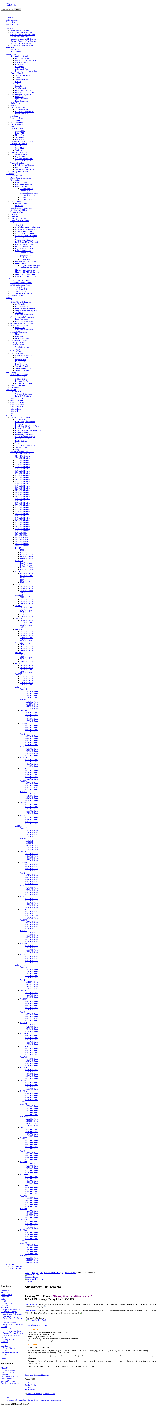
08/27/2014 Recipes (22, 477)
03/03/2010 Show (31, 1078)
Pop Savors (19, 139)
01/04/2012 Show (31, 824)
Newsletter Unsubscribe (10, 1383)
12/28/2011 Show (31, 830)
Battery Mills (20, 133)
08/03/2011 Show (31, 884)
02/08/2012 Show (31, 811)
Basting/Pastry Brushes (23, 58)
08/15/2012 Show (31, 740)
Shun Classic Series (17, 287)
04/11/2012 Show (31, 787)
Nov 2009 (24, 1117)
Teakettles (14, 223)
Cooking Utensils (16, 73)
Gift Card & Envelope (23, 394)
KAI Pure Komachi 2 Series (21, 283)
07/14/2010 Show (31, 1029)
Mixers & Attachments (18, 332)
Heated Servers (21, 182)
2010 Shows (20, 965)
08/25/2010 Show (31, 1014)
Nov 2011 (23, 839)
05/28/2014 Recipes (22, 505)
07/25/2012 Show (31, 749)
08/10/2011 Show (31, 882)
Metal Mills (19, 135)
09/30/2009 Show (31, 1140)
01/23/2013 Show (26, 678)
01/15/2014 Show (22, 544)
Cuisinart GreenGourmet (24, 238)
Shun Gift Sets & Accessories (21, 293)
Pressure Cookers (16, 212)
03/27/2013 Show (26, 655)
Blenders (13, 300)
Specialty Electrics (17, 343)
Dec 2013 (19, 548)
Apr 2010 (23, 1057)
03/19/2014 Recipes (22, 524)
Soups (17, 450)
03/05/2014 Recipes (22, 529)
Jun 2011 (23, 896)
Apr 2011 (23, 920)
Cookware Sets (16, 176)
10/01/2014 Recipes (22, 467)
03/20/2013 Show (26, 657)
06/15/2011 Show (31, 903)
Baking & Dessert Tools (19, 56)
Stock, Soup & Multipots (19, 221)
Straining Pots (25, 259)
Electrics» (4, 1301)
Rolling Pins (19, 67)
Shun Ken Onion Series (19, 289)
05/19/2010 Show (31, 1050)
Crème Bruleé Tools (22, 62)
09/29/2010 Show (31, 1001)
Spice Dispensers (21, 99)
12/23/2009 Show (31, 1108)
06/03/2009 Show (31, 1183)
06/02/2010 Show (31, 1044)
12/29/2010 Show (31, 969)
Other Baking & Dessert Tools (26, 71)
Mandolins (14, 116)
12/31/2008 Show (31, 1245)
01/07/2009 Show (31, 1239)
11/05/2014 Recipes (22, 456)
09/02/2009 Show (31, 1149)
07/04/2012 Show (31, 755)
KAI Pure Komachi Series (20, 285)
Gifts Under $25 (16, 398)
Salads (17, 443)
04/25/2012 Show (31, 783)
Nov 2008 (24, 1256)
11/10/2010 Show (31, 986)
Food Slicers (20, 328)
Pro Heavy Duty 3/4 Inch (24, 92)
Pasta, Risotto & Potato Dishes (26, 439)
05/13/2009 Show (31, 1192)
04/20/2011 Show (31, 924)
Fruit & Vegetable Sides (24, 435)
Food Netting (11, 373)
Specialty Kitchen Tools (19, 171)
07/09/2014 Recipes (22, 492)
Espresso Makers (21, 306)
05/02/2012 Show (31, 779)
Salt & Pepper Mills (17, 129)
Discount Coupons (8, 1381)
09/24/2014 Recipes (22, 469)
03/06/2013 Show (26, 661)
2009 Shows (20, 1102)
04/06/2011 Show (31, 929)
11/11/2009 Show (31, 1123)
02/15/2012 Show (31, 809)
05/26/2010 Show (31, 1048)
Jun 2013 (18, 618)
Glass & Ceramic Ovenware (21, 208)
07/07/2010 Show (31, 1031)
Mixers (17, 334)
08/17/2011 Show (31, 879)
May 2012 (24, 768)
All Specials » (11, 22)
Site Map (22, 1400)
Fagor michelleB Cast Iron (25, 246)
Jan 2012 (23, 815)
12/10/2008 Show (31, 1251)
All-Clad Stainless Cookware (26, 229)
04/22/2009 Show (31, 1200)
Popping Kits (25, 191)
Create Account (16, 1269)
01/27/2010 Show (31, 1093)
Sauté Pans (19, 206)
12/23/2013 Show (26, 552)
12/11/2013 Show (26, 556)
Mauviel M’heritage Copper (25, 274)
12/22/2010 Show (31, 971)
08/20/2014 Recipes (22, 479)
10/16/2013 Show (26, 578)
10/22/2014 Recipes (22, 460)
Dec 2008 (23, 1243)
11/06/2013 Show (26, 569)
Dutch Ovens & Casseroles (20, 178)
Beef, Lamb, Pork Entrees (25, 422)
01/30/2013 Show (26, 676)
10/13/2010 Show (31, 997)
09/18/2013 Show (26, 589)
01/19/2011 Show (31, 958)
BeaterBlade (19, 336)
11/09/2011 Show (31, 847)
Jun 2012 (23, 757)
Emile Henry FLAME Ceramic (27, 242)
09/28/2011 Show (31, 864)
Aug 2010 (24, 1012)
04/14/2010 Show (31, 1063)
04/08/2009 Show (31, 1204)
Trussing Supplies (17, 163)
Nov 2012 (24, 700)
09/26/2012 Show (31, 725)
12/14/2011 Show (31, 834)
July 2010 (23, 1023)
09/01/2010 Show (31, 1010)
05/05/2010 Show (31, 1055)
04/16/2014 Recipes (22, 518)
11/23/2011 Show (31, 843)
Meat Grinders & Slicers (19, 325)
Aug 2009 (24, 1151)
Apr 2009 (23, 1196)
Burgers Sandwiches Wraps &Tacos (28, 430)
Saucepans (14, 216)
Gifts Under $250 (17, 405)
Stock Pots (24, 257)
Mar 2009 (23, 1209)
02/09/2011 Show (31, 950)
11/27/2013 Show (26, 563)
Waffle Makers (15, 351)
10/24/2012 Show (31, 715)
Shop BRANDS (16, 225)
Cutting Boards (16, 84)
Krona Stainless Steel (23, 251)
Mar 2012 (23, 792)
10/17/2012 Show (31, 717)
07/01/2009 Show (31, 1172)
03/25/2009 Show (31, 1211)
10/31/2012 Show (31, 713)
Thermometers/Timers (18, 154)
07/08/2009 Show (31, 1170)
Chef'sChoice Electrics (23, 355)
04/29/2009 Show (31, 1198)
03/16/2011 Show (31, 937)
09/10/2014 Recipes (22, 473)
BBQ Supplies (15, 52)
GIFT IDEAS (11, 390)
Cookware (10, 174)
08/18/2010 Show (31, 1016)
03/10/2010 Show (31, 1076)
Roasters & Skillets (27, 253)
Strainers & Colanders (18, 144)
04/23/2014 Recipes (22, 516)
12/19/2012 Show (31, 693)
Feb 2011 (23, 944)
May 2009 (24, 1185)
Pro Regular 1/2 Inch (23, 90)
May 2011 (24, 909)
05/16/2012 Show (31, 775)
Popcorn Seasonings (27, 195)
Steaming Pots (25, 255)
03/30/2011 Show (31, 933)
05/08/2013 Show (26, 638)
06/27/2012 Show (31, 760)
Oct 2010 (23, 991)
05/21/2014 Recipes (22, 507)
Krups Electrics (21, 364)
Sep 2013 (18, 584)
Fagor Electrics (20, 360)
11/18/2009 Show (31, 1121)
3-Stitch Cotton (21, 377)
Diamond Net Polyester (24, 383)
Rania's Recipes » (12, 24)
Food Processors (21, 319)
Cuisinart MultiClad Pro (24, 240)
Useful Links (56, 1400)
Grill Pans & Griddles (18, 210)
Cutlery (8, 278)
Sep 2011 (23, 862)
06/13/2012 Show (31, 764)
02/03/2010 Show (31, 1089)
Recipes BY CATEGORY (20, 417)
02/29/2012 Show (31, 805)
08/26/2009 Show (31, 1153)
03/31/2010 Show (31, 1070)
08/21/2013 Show (26, 599)
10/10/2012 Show (31, 719)
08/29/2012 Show (31, 736)
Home (8, 3)
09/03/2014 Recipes (22, 475)
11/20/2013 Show (26, 565)
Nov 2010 (24, 980)
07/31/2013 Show (26, 608)
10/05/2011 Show (31, 860)
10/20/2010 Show (31, 995)
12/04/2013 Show (26, 559)
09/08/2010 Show (31, 1008)
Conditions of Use (8, 1372)
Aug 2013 (19, 595)
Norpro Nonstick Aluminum (25, 276)
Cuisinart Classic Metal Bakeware (23, 39)
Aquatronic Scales (22, 109)
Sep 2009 (23, 1138)
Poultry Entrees (21, 441)
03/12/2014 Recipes (22, 526)
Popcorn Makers (21, 186)
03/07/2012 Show (31, 800)
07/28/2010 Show (31, 1025)
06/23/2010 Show (31, 1038)
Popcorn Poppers (26, 189)
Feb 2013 (18, 663)
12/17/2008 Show (31, 1249)
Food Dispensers (21, 101)
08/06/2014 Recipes (22, 484)
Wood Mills (19, 137)
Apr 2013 (18, 642)
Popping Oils (25, 197)
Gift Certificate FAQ (8, 1379)
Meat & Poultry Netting (19, 375)
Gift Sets (13, 413)
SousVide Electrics (22, 366)
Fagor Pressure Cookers (24, 248)
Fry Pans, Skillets (21, 204)
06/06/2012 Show (31, 766)
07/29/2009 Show (31, 1164)
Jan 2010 (23, 1091)
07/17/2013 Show (26, 612)
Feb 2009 (23, 1219)
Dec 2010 (23, 967)
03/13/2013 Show (26, 659)
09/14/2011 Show (31, 869)
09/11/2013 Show (26, 591)
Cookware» (5, 1297)
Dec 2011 (23, 828)
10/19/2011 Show (31, 856)
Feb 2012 (23, 802)
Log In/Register (11, 5)
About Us (4, 1368)
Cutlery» (4, 1299)
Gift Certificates (16, 392)
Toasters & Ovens (17, 345)
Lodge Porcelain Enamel (29, 268)
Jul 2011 (23, 886)
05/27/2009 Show (31, 1187)
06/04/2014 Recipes (22, 503)
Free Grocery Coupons (9, 1377)
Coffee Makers (20, 304)
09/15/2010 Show (31, 1006)
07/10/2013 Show (26, 614)
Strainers (18, 150)
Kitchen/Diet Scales (17, 107)
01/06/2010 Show (31, 1100)
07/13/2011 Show (31, 892)
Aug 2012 (24, 734)
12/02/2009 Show (31, 1115)
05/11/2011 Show (31, 916)
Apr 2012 (23, 781)
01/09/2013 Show (26, 683)
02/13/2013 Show (26, 670)
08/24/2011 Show (31, 877)
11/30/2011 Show (31, 841)
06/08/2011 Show (31, 905)
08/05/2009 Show (31, 1160)
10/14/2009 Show (31, 1134)
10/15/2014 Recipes (22, 462)
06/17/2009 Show (31, 1179)
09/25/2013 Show (26, 586)
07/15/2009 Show (31, 1168)
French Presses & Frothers (25, 308)
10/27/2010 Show (31, 993)
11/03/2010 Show (31, 988)
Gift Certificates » (12, 20)
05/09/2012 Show (31, 777)
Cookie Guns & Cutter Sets (25, 60)
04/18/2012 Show (31, 785)
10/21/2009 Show (31, 1132)
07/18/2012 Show (31, 751)
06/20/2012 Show (31, 762)
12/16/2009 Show (31, 1110)
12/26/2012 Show (31, 691)
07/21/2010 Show (31, 1027)
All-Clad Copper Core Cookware (27, 227)
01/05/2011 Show (31, 963)
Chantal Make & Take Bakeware (22, 35)
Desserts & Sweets (22, 432)
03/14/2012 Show (31, 798)
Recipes (9, 415)
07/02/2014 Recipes (22, 494)
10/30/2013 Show (26, 574)
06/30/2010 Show (31, 1035)
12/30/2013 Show (26, 550)
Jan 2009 (23, 1230)
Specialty (18, 86)
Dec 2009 (23, 1104)
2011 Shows (19, 826)
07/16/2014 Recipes (22, 490)
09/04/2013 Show (26, 593)
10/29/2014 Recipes (22, 458)
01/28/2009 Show (31, 1232)
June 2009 (24, 1174)
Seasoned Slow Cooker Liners (21, 142)
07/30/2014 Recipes (22, 486)
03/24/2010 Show (31, 1072)
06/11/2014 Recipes (22, 501)
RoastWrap (14, 387)
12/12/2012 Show (31, 695)
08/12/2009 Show (31, 1157)
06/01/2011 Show (31, 907)
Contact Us (5, 1374)
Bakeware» (5, 1290)
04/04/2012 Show (31, 790)
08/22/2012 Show (31, 738)
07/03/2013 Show (26, 616)
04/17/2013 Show (26, 646)
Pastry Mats (19, 65)
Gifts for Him (15, 409)
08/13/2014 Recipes (22, 482)
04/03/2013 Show (26, 651)
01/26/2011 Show (31, 956)
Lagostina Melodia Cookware (26, 261)
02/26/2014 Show (22, 531)
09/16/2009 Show (31, 1145)
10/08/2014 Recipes (22, 464)
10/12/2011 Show (31, 858)
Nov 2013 (19, 561)
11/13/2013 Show (26, 567)
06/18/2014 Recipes (22, 499)
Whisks (18, 82)
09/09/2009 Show (31, 1147)
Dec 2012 (23, 689)
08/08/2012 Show (31, 742)
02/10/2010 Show (31, 1087)
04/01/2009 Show (31, 1207)
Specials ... (5, 1359)
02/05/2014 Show (22, 537)
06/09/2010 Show (31, 1042)
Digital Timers (20, 157)
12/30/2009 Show (31, 1106)
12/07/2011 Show (31, 837)
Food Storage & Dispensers (20, 95)
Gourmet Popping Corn (29, 193)
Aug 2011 (23, 873)
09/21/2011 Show (31, 867)
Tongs (17, 77)
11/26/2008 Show (31, 1258)
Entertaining (15, 180)
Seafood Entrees (21, 447)
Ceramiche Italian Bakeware (21, 32)
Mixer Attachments (22, 338)
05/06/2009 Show (31, 1194)
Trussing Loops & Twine (24, 169)
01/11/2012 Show (31, 822)
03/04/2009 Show (31, 1217)
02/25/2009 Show (31, 1222)
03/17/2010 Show (31, 1074)
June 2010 (24, 1033)
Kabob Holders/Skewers (24, 165)
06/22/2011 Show (31, 901)
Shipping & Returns (8, 1370)
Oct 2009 (23, 1127)
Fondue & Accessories (23, 184)
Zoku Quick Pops (21, 69)
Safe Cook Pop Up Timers (25, 161)
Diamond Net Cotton (23, 381)
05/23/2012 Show (31, 772)
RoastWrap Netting (22, 167)
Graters (13, 105)
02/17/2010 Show (31, 1085)
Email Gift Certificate (23, 396)
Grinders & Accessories (24, 315)
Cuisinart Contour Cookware (26, 234)
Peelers (13, 127)
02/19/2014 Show (22, 533)
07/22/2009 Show (31, 1166)
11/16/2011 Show (31, 845)
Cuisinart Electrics (22, 358)
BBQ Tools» (6, 1292)
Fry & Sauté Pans (17, 201)
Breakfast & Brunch (22, 428)
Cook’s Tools (11, 54)
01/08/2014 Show (22, 546)
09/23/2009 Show (31, 1142)
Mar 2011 (23, 931)
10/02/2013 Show (26, 582)
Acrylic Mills (20, 131)
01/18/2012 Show (31, 819)
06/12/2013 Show (26, 625)
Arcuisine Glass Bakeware (20, 30)
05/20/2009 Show (31, 1189)
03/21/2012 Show (31, 796)
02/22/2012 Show (31, 807)
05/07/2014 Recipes (22, 512)
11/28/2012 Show (31, 702)
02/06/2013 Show (26, 672)
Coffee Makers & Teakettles (20, 302)
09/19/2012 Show (31, 728)
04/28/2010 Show (31, 1059)
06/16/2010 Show (31, 1040)
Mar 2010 (23, 1068)
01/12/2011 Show (31, 961)
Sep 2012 (23, 723)
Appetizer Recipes (22, 420)
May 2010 (24, 1046)
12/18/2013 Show (26, 554)
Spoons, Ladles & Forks (24, 75)
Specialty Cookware (18, 219)
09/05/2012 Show (31, 732)
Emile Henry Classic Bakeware (22, 43)
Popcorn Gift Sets (26, 199)
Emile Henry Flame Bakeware (21, 45)
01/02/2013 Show (26, 685)
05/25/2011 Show (31, 911)
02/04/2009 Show (31, 1228)
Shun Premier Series (18, 291)
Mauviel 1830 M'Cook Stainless (27, 272)
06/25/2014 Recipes (22, 497)
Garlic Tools (15, 103)
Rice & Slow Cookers (18, 340)
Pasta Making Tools (17, 124)
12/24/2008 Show (31, 1247)
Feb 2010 (23, 1080)
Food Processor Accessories (25, 321)
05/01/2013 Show (26, 640)
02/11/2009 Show (31, 1226)
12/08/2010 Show (31, 976)
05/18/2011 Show (31, 914)
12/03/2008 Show (31, 1254)
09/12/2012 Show (31, 730)
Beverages (19, 424)
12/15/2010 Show (31, 973)
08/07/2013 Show (26, 603)
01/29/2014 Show (22, 539)
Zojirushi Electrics (22, 370)
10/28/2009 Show (31, 1130)
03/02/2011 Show (31, 941)
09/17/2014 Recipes (22, 471)
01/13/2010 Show (31, 1097)
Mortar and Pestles (17, 122)
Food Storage (20, 97)
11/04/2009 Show (31, 1125)
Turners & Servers (22, 80)
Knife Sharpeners (16, 296)
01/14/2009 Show (31, 1237)
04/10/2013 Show (26, 648)
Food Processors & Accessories (22, 317)
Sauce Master (20, 148)
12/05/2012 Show (31, 698)
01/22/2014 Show (22, 541)
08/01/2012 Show (31, 745)
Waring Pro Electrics (23, 368)
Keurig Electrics (21, 362)
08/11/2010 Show (31, 1018)
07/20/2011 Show (31, 890)
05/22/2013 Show (26, 633)
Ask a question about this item (37, 1375)
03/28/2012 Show (31, 794)
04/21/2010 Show (31, 1061)
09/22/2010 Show (31, 1003)
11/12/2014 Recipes (22, 454)
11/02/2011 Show (31, 849)
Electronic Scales (21, 114)
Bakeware (9, 28)
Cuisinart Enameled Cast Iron (26, 236)
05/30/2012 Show (31, 770)
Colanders (19, 146)
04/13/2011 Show (31, 926)
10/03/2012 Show (31, 721)
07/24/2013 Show (26, 610)
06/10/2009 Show (31, 1181)
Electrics (9, 298)
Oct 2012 (23, 710)
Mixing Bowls (15, 120)
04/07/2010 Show (31, 1065)
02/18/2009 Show (31, 1224)
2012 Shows (20, 687)
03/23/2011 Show (31, 935)
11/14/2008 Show (31, 1262)
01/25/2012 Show (31, 817)
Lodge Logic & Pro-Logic (30, 266)
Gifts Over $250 (16, 407)
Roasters (13, 214)
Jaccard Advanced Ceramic (20, 281)
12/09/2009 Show (31, 1112)
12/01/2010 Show (31, 978)
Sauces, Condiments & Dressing (27, 445)
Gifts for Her (15, 411)
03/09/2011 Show (31, 939)
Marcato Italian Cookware (25, 270)
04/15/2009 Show (31, 1202)
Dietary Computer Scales (24, 112)
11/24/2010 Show (31, 982)
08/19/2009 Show (31, 1155)
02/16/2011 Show (31, 948)
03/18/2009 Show (31, 1213)
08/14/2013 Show (26, 601)
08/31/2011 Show (31, 875)
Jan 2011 (23, 954)
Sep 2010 (23, 999)
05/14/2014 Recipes (22, 509)
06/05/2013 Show (26, 627)
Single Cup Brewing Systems (26, 311)
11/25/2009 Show (31, 1119)
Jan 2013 (18, 674)
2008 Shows (20, 1241)
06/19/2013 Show (26, 623)
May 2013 (19, 629)
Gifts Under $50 (16, 400)
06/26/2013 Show (26, 621)
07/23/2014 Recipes (22, 488)
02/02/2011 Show (31, 952)
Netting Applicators (17, 385)
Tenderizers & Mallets (18, 152)
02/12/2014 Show (22, 535)
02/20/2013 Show (26, 668)
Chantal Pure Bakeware (19, 37)
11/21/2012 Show (31, 704)
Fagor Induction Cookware (25, 244)
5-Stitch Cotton (21, 379)
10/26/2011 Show (31, 854)
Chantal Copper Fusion (24, 231)
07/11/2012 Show (31, 753)
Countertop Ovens (22, 347)
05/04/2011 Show (31, 918)
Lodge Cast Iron (21, 263)
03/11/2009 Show (31, 1215)
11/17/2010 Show (31, 984)
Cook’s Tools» (6, 1295)
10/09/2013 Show (26, 580)
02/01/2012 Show (31, 813)
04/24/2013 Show (26, 644)
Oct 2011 (23, 852)
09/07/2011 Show (31, 871)
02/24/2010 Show (31, 1083)
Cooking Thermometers (24, 159)
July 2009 (23, 1162)
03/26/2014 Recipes (22, 522)
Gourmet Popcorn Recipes (25, 437)
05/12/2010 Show (31, 1053)
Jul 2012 (23, 747)
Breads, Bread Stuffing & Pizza (27, 426)
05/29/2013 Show (26, 631)
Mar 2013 (19, 653)
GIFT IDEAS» (6, 1305)
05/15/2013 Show (26, 636)
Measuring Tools (16, 118)
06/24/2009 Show (31, 1177)
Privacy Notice (33, 1400)
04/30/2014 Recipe (22, 514)
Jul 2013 (18, 606)
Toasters (18, 349)
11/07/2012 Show (31, 708)
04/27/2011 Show (31, 922)
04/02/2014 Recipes (22, 520)
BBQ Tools (10, 47)
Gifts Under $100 (17, 402)
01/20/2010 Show (31, 1095)
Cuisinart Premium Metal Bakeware (23, 41)
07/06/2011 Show (31, 894)
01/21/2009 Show (31, 1234)
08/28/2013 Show (26, 597)
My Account (10, 1264)
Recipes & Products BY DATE (22, 452)
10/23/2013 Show (26, 576)
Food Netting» (6, 1303)
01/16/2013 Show (26, 680)
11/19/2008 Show (31, 1260)
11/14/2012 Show (31, 706)
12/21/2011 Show (31, 832)
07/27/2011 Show (31, 888)
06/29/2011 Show (31, 899)
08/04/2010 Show (31, 1021)
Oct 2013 (18, 571)
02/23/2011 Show (31, 946)
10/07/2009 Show (31, 1136)
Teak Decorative (21, 88)
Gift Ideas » (10, 18)
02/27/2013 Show (26, 666)
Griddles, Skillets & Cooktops (21, 323)
